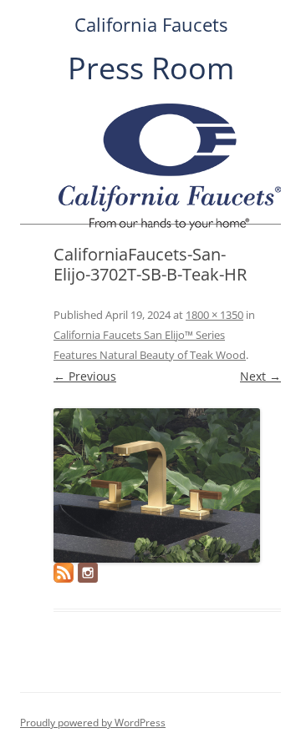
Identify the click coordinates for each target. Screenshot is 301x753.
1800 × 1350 (214, 314)
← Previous (85, 376)
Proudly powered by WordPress (93, 722)
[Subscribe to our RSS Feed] (64, 573)
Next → (260, 376)
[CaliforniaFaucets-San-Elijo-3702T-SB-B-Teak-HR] (157, 485)
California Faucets (150, 24)
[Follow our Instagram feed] (88, 573)
